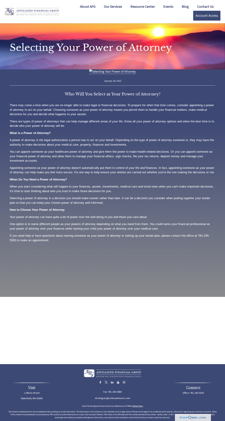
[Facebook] (100, 382)
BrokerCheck (138, 406)
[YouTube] (118, 382)
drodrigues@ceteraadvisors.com (112, 398)
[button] (87, 7)
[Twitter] (106, 382)
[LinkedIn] (112, 382)
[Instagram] (124, 382)
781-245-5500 (197, 393)
